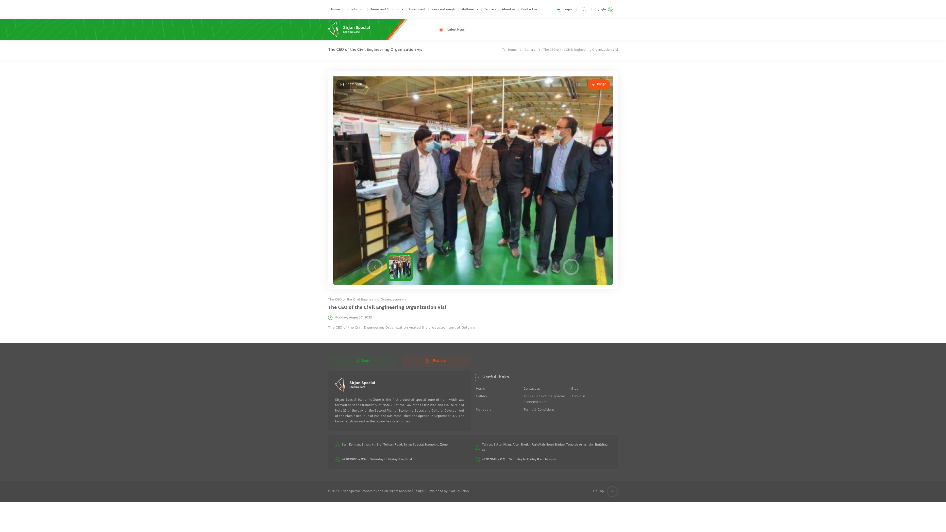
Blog (574, 389)
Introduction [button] (355, 9)
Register (440, 361)
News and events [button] (443, 9)
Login (367, 361)
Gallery (529, 50)
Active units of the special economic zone (544, 399)
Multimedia (469, 9)
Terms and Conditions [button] (387, 9)
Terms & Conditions (539, 410)
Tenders (490, 9)
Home (335, 9)
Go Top (598, 491)
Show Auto (354, 84)
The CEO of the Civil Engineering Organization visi (580, 50)
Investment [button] (417, 9)
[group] (543, 29)
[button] (375, 267)
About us (508, 9)
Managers (483, 410)
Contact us (529, 9)
